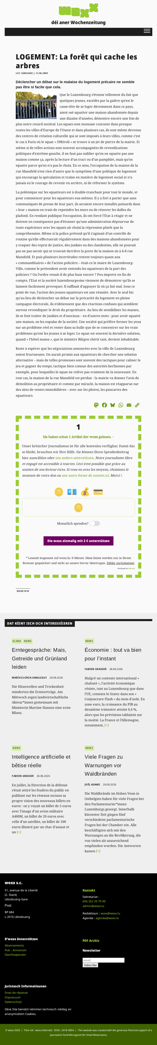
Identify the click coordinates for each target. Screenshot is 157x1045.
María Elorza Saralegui (29, 677)
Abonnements (14, 945)
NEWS (28, 641)
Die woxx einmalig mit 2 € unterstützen (78, 541)
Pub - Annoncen (16, 950)
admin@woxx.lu (93, 906)
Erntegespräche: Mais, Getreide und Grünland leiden (39, 658)
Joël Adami (92, 784)
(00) (94, 901)
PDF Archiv (91, 940)
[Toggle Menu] (147, 31)
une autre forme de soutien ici (85, 475)
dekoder (131, 568)
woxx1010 (23, 591)
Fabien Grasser (96, 669)
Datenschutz (13, 1002)
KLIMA (17, 641)
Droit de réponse (16, 993)
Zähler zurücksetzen (120, 563)
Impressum (12, 997)
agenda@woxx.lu (107, 918)
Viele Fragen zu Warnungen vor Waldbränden (104, 765)
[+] (106, 725)
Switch (91, 524)
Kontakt (89, 890)
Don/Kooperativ (15, 955)
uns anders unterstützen (74, 458)
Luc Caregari (24, 73)
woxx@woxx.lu (110, 913)
